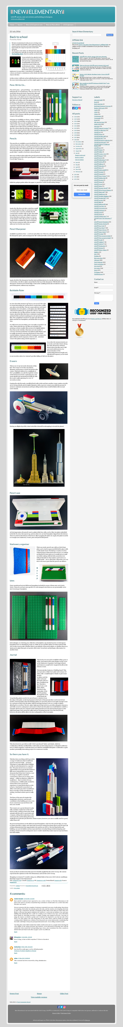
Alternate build (98, 100)
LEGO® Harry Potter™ (100, 176)
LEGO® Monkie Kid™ (100, 198)
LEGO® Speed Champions (101, 222)
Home (12, 25)
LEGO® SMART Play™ (100, 216)
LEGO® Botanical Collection (102, 140)
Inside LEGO (97, 124)
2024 (75, 121)
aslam (16, 958)
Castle (96, 110)
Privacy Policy (56, 1013)
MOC (95, 254)
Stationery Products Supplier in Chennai (25, 950)
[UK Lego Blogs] (79, 338)
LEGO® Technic (98, 234)
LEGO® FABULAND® (100, 170)
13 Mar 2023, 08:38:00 (24, 958)
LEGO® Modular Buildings (101, 196)
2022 (75, 126)
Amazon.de (58, 880)
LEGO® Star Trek (99, 226)
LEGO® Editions (98, 164)
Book (95, 102)
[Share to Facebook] (48, 886)
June (77, 162)
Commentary (98, 116)
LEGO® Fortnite (98, 172)
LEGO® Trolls (98, 240)
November (79, 144)
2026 (75, 116)
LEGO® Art (97, 132)
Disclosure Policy (66, 1013)
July (77, 153)
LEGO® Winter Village (100, 250)
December (79, 141)
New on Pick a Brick (53, 25)
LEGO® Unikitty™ (99, 242)
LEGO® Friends (98, 174)
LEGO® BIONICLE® (100, 136)
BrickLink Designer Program (102, 106)
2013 (75, 179)
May (77, 164)
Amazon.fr (13, 882)
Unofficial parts (98, 274)
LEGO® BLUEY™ (99, 138)
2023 (75, 123)
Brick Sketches (98, 104)
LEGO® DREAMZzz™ (100, 160)
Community (97, 118)
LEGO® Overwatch (99, 208)
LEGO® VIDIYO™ (99, 244)
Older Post (64, 994)
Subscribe (81, 194)
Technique (97, 272)
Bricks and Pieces (96, 318)
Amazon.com (17, 880)
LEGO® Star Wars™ (100, 228)
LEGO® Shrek (98, 214)
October (78, 146)
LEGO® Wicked (98, 248)
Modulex (96, 256)
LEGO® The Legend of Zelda (102, 236)
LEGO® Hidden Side (100, 178)
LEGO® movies (98, 200)
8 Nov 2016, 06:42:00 (27, 947)
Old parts (96, 260)
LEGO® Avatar (98, 134)
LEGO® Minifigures (99, 194)
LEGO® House (98, 182)
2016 (75, 139)
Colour (96, 114)
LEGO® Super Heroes (100, 230)
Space (96, 270)
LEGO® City (97, 148)
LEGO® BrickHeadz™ (100, 142)
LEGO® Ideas (98, 186)
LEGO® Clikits (98, 152)
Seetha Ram (17, 947)
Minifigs (96, 252)
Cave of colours (79, 159)
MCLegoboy (17, 937)
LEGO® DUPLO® (99, 162)
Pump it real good (80, 155)
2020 (75, 130)
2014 (75, 177)
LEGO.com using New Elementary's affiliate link (93, 45)
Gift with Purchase (99, 122)
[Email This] (42, 886)
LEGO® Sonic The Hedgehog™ (103, 218)
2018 (75, 135)
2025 (75, 119)
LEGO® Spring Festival (100, 224)
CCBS (95, 112)
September (79, 148)
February (78, 171)
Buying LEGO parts (99, 108)
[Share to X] (46, 886)
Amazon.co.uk (41, 880)
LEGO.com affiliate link (18, 19)
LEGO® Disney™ (99, 156)
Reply (15, 932)
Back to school (79, 157)
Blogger (87, 1020)
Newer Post (14, 994)
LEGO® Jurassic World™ (101, 188)
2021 (75, 128)
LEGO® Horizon (98, 180)
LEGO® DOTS (98, 158)
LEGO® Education (99, 166)
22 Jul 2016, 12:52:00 (29, 898)
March (77, 169)
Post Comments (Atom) (24, 1002)
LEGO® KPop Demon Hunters (102, 190)
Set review (17, 888)
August (78, 151)
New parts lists (98, 258)
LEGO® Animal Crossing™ (101, 128)
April (77, 167)
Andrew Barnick (18, 898)
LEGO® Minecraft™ (99, 192)
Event (95, 120)
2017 (75, 137)
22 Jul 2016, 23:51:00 (26, 937)
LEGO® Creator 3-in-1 (100, 154)
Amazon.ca (30, 880)
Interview (96, 126)
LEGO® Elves (98, 168)
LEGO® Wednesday (99, 246)
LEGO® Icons (98, 184)
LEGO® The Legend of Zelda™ (102, 238)
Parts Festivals (98, 262)
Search (20, 25)
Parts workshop (98, 264)
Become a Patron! (77, 100)
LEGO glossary (68, 25)
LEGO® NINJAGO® (99, 204)
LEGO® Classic (98, 150)
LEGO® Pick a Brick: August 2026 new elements (93, 56)
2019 (75, 133)
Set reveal (97, 266)
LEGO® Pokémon (99, 210)
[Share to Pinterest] (49, 886)
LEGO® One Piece (99, 206)
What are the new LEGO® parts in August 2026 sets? (94, 65)
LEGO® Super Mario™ (100, 232)
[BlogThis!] (44, 886)
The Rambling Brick (17, 54)
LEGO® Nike (97, 202)
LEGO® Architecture (100, 130)
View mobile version (39, 997)
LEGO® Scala (98, 212)
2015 (75, 174)
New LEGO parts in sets (34, 25)
